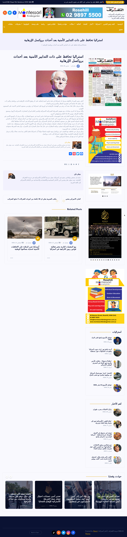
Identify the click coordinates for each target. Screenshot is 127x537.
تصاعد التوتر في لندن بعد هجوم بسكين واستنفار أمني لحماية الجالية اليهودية (108, 499)
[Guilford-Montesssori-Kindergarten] (105, 140)
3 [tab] (102, 196)
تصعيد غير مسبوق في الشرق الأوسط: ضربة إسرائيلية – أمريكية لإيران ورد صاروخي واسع (101, 435)
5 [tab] (110, 259)
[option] (107, 495)
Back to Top (34, 532)
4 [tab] (112, 259)
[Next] (10, 476)
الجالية (79, 24)
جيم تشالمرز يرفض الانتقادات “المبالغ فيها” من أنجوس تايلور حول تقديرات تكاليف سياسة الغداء (101, 447)
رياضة (43, 24)
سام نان (73, 66)
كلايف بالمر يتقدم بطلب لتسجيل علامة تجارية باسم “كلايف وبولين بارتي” (101, 459)
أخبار (91, 24)
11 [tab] (97, 259)
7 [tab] (106, 259)
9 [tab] (101, 259)
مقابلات (10, 24)
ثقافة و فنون (51, 24)
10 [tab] (99, 259)
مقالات (72, 24)
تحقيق (121, 29)
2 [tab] (105, 196)
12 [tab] (95, 259)
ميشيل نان (65, 242)
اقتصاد (85, 24)
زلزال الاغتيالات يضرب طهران (102, 409)
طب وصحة (35, 24)
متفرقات (18, 24)
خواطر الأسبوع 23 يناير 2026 (102, 385)
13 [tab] (93, 259)
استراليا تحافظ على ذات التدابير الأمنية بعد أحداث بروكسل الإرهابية (63, 45)
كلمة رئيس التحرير (109, 24)
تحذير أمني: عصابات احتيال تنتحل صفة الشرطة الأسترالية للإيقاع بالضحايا (48, 499)
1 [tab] (107, 196)
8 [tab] (103, 259)
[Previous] (7, 476)
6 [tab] (108, 259)
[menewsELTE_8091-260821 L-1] (105, 82)
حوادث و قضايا (62, 24)
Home (84, 45)
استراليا (98, 24)
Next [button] (119, 183)
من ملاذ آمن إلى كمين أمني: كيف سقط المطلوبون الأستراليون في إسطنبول (78, 499)
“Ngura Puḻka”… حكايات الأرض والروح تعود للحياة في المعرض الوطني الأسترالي (101, 363)
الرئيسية (120, 24)
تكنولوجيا (26, 24)
